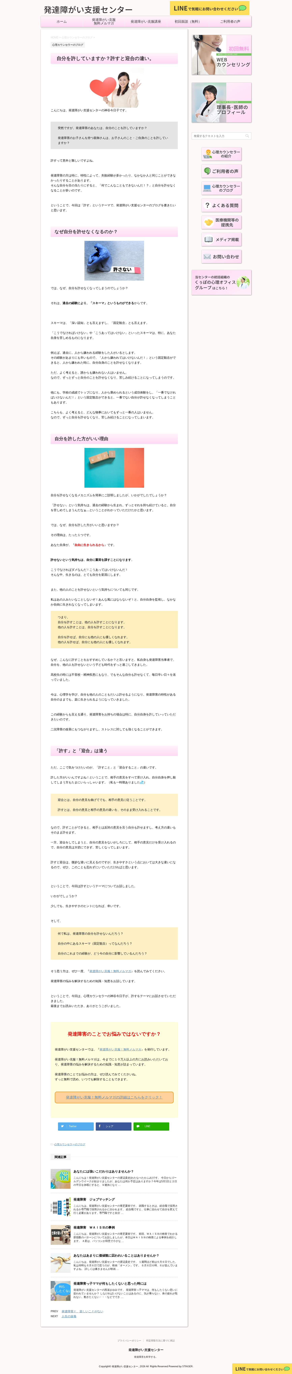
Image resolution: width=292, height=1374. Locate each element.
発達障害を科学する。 (146, 1357)
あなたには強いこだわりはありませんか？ (103, 1171)
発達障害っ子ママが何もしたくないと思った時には (110, 1283)
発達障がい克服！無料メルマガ (110, 971)
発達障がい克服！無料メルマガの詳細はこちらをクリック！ (114, 1097)
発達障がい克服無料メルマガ (104, 21)
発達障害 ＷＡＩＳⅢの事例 (94, 1227)
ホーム (62, 21)
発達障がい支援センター (146, 1350)
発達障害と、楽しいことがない (82, 1311)
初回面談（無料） (188, 21)
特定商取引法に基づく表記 (160, 1340)
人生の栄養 (69, 1316)
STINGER (187, 1366)
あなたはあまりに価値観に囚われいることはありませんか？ (116, 1255)
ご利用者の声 (230, 21)
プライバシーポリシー (129, 1340)
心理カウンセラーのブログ (69, 1144)
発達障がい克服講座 (146, 21)
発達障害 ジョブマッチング (94, 1199)
